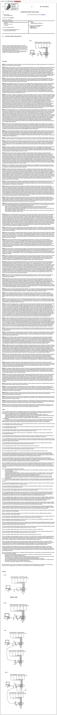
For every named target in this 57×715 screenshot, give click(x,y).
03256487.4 (12, 17)
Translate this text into (4, 1)
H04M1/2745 (43, 14)
